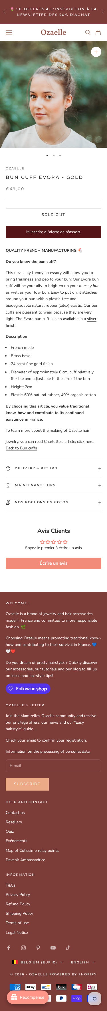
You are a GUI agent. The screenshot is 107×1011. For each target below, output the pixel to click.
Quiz (10, 831)
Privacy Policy (18, 894)
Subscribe (27, 784)
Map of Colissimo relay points (32, 850)
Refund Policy (18, 904)
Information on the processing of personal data (48, 751)
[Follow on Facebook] (8, 948)
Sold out (54, 214)
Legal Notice (17, 932)
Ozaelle (15, 168)
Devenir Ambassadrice (25, 860)
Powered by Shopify (73, 974)
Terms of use (17, 923)
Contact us (15, 812)
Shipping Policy (19, 913)
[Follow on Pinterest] (38, 948)
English (80, 962)
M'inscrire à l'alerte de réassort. (53, 232)
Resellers (14, 822)
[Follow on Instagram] (23, 948)
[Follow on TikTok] (68, 948)
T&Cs (10, 885)
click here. (85, 441)
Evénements (16, 841)
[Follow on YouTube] (53, 948)
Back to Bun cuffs (21, 448)
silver (91, 319)
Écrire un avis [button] (54, 563)
